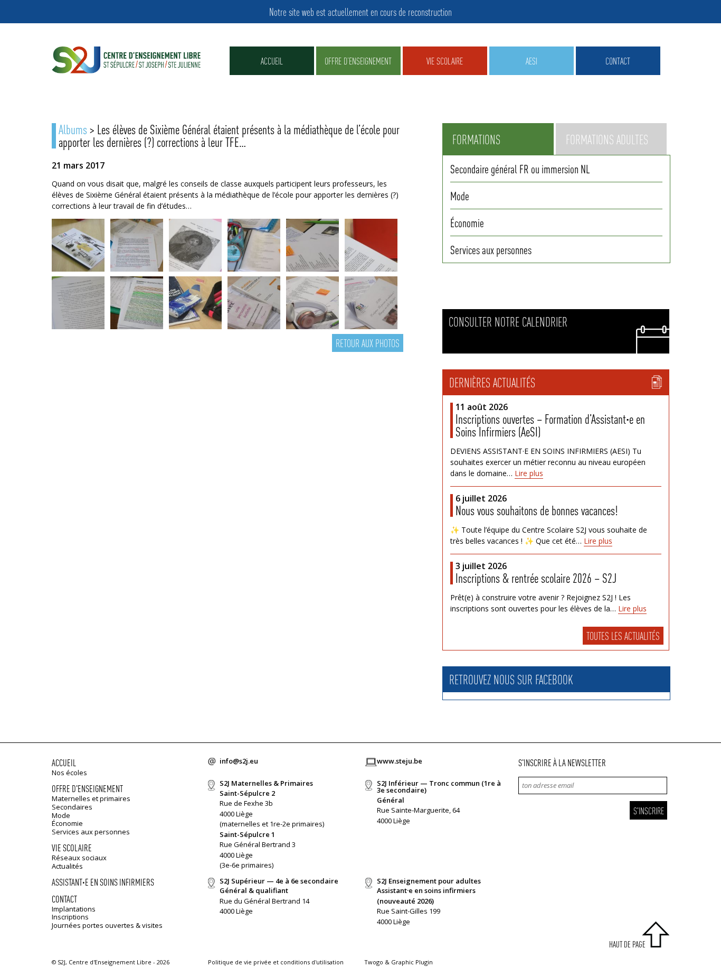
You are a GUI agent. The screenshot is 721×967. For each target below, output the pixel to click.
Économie (467, 222)
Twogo (373, 962)
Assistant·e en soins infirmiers (103, 882)
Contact (617, 60)
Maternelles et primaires (91, 798)
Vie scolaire (444, 60)
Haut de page (627, 944)
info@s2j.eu (239, 761)
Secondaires (72, 807)
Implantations (74, 909)
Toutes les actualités (623, 636)
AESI (531, 60)
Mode (459, 195)
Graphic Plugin (412, 962)
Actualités (67, 866)
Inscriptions (70, 917)
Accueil (272, 60)
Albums (73, 129)
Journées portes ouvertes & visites (107, 925)
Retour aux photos (368, 343)
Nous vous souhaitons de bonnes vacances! (537, 510)
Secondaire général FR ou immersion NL (520, 168)
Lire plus (529, 473)
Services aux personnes (491, 249)
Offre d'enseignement (87, 788)
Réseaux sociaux (79, 857)
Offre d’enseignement (358, 60)
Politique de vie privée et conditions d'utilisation (276, 962)
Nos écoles (69, 772)
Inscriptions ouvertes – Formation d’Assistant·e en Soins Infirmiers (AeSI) (550, 425)
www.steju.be (399, 761)
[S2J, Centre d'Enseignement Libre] (126, 61)
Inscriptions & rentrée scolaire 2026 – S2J (536, 578)
